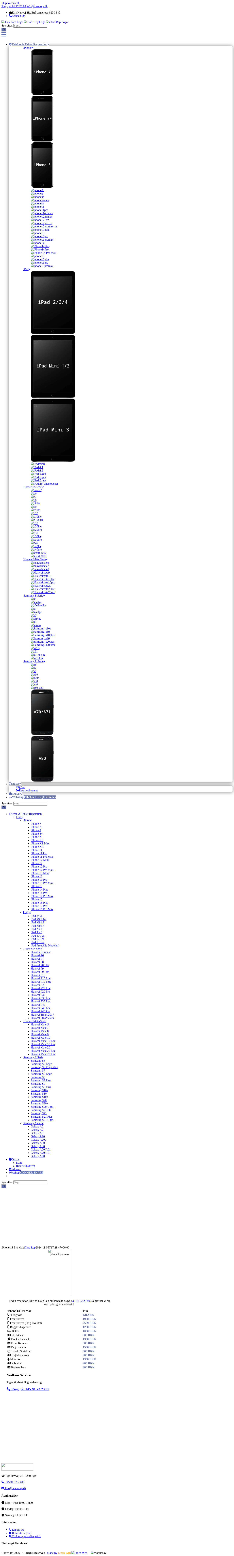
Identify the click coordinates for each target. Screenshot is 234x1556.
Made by (59, 1552)
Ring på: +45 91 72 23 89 (29, 1389)
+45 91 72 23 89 (80, 1300)
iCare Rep (30, 1247)
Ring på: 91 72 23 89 (13, 6)
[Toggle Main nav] (3, 34)
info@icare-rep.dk (37, 6)
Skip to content (10, 3)
